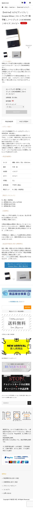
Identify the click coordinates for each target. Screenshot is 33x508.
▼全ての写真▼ (23, 121)
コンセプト (6, 489)
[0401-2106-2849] (9, 279)
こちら (7, 256)
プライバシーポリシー (9, 485)
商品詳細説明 (9, 121)
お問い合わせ (7, 493)
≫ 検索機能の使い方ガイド (16, 301)
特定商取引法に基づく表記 (11, 478)
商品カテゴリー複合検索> (16, 311)
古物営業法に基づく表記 (10, 482)
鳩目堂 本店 (5, 3)
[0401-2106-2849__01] (23, 279)
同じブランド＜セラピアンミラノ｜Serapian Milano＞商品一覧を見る (18, 265)
